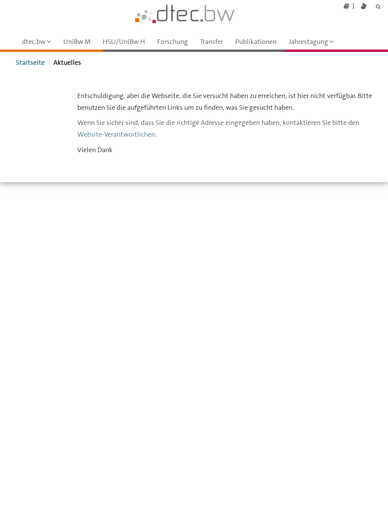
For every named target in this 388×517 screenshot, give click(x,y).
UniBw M (77, 41)
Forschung (172, 41)
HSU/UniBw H (124, 41)
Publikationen (256, 41)
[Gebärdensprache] (363, 6)
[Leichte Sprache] (346, 6)
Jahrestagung (314, 43)
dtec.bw (39, 43)
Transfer (211, 41)
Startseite (30, 62)
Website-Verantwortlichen (116, 134)
